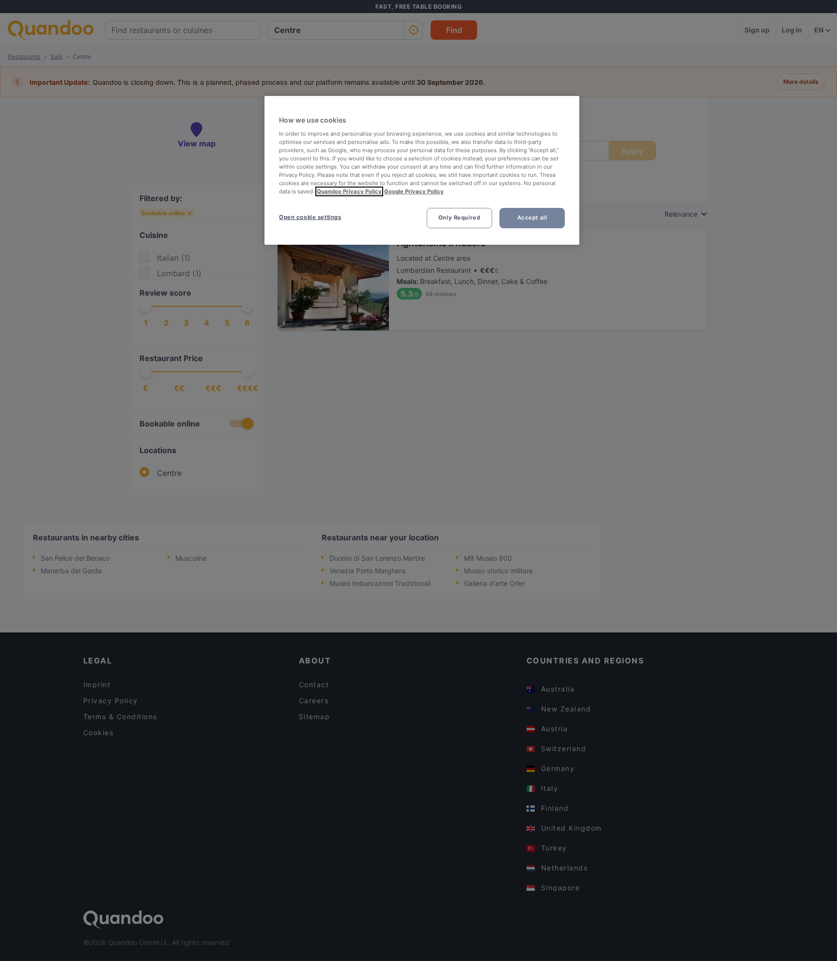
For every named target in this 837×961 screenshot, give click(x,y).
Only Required (459, 217)
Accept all (532, 217)
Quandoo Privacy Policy (349, 191)
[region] (421, 170)
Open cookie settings (310, 217)
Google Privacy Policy (414, 191)
